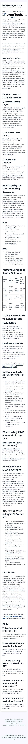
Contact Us (21, 725)
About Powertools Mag (10, 725)
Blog (11, 719)
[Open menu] (26, 15)
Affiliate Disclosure (10, 721)
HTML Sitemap (14, 723)
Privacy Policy (18, 719)
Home (7, 719)
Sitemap (20, 721)
